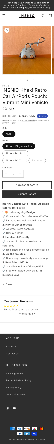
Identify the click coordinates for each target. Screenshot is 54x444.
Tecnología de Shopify (34, 439)
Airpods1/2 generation (19, 146)
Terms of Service (15, 394)
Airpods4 (37, 160)
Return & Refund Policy (19, 380)
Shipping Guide (14, 373)
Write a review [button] (27, 313)
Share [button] (9, 284)
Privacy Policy (13, 387)
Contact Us (12, 353)
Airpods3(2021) (15, 160)
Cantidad (7, 167)
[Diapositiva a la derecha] (33, 80)
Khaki (9, 134)
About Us (11, 346)
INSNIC (20, 439)
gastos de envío (28, 120)
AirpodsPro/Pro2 (15, 153)
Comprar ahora (27, 194)
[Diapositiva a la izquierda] (20, 80)
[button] (3, 15)
